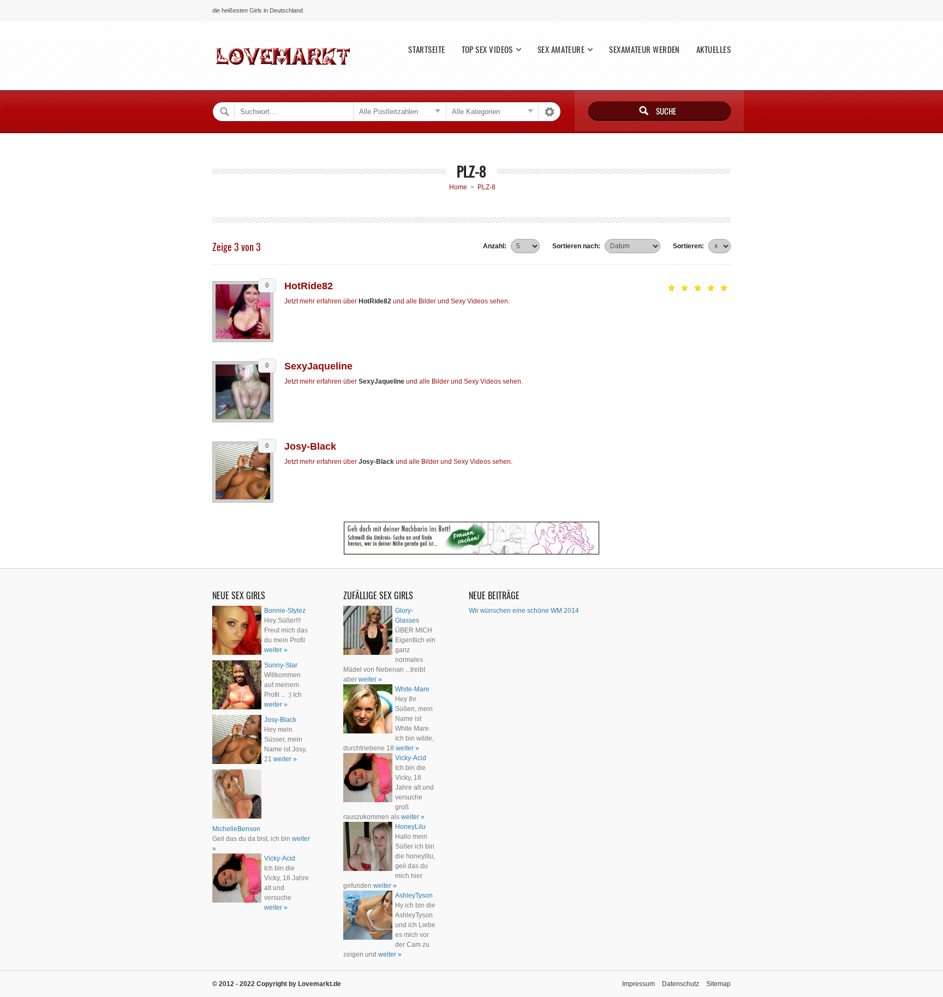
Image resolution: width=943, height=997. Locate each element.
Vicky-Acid (279, 858)
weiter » (276, 650)
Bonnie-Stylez (285, 610)
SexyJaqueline (318, 366)
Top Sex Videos (487, 49)
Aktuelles (713, 49)
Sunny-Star (280, 665)
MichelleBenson (236, 829)
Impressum (638, 984)
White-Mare (412, 689)
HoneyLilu (410, 827)
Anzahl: (494, 246)
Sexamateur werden (644, 49)
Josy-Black (310, 446)
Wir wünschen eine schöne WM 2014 (524, 610)
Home (458, 187)
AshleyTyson (414, 895)
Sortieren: (688, 246)
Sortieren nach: (576, 246)
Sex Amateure (561, 49)
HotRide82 (308, 285)
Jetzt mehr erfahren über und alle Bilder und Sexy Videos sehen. (397, 301)
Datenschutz (680, 984)
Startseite (426, 49)
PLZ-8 (487, 187)
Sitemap (718, 984)
